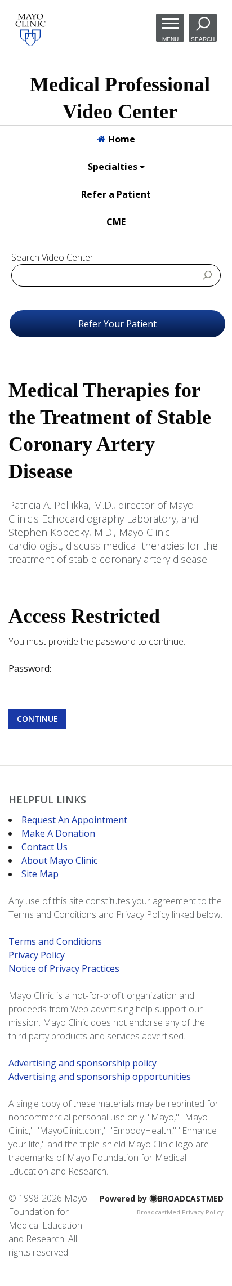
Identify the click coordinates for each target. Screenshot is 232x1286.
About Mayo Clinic (59, 860)
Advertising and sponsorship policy (82, 1063)
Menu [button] (170, 39)
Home (120, 139)
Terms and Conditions (55, 941)
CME (116, 222)
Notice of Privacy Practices (63, 968)
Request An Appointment (74, 820)
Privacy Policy (36, 955)
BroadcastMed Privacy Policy (180, 1212)
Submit (207, 275)
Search (203, 39)
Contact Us (44, 847)
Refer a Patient (116, 194)
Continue (37, 718)
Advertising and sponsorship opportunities (99, 1076)
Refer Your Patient (117, 324)
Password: (29, 668)
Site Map (40, 874)
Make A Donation (58, 833)
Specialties (114, 166)
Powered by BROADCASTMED (162, 1198)
